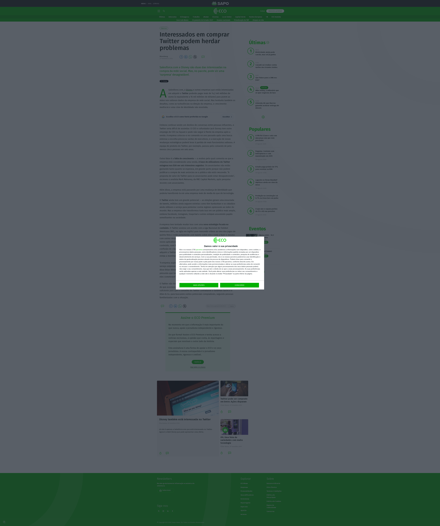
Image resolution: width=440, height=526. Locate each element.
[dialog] (220, 263)
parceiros (199, 249)
